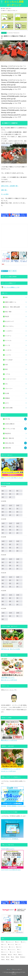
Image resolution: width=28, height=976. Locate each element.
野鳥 (4, 959)
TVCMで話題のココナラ (7, 848)
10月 (17, 505)
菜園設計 (23, 957)
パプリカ (4, 949)
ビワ (19, 949)
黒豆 (13, 959)
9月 (3, 508)
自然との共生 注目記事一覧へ (9, 185)
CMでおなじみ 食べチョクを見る (10, 649)
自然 (15, 270)
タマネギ (19, 947)
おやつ (18, 942)
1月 (10, 497)
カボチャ (24, 942)
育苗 (8, 957)
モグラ (20, 952)
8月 (3, 490)
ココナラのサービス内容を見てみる (11, 869)
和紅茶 (8, 433)
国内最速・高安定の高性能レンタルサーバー (13, 806)
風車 (8, 959)
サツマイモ (11, 944)
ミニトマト (13, 952)
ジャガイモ (5, 947)
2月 (3, 497)
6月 (17, 490)
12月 (3, 505)
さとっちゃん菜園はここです (11, 287)
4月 (10, 494)
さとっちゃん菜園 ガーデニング (14, 3)
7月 (10, 490)
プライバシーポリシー (17, 969)
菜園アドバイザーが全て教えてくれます (12, 477)
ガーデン (4, 944)
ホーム (8, 969)
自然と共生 (8, 8)
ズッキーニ (12, 947)
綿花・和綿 (8, 311)
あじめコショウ (10, 942)
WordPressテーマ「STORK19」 (10, 838)
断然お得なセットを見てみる (9, 740)
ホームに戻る (4, 194)
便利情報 (4, 954)
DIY (11, 270)
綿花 (4, 957)
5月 (3, 494)
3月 (17, 494)
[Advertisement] (14, 235)
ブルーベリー (5, 952)
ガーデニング (10, 428)
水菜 (16, 954)
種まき (21, 954)
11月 (10, 505)
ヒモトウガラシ (12, 949)
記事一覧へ (4, 190)
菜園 (8, 448)
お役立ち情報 (9, 423)
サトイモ (18, 944)
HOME (3, 8)
